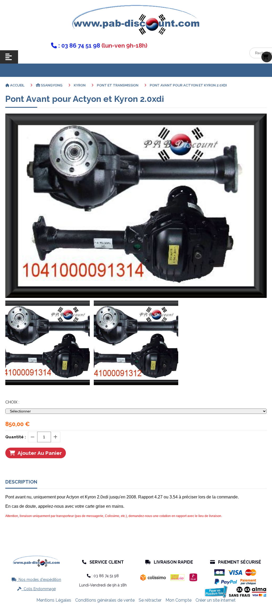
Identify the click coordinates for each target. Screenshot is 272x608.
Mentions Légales (53, 600)
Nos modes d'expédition (36, 579)
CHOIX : (12, 402)
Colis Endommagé (36, 589)
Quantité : (15, 437)
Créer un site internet (216, 600)
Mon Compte (178, 600)
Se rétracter (150, 600)
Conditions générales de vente (105, 600)
